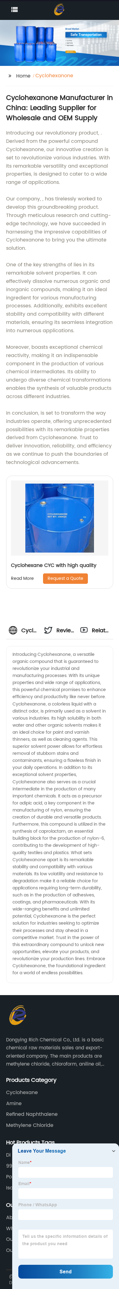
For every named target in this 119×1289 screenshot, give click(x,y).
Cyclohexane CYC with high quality (53, 565)
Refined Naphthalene (32, 1114)
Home (23, 76)
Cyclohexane (22, 1092)
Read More (22, 578)
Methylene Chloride (29, 1125)
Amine (14, 1103)
